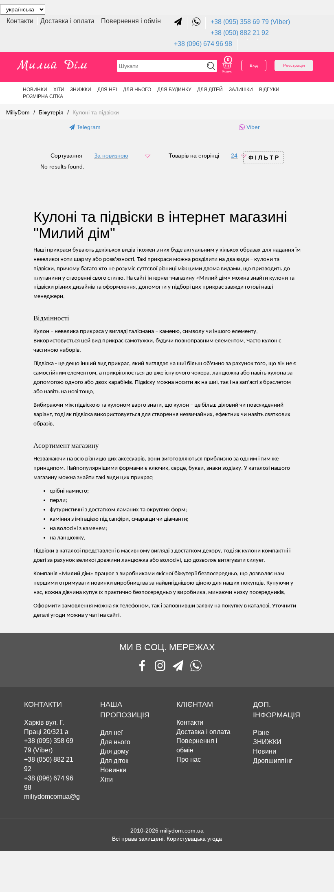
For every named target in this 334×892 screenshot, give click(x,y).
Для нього (137, 89)
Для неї (107, 89)
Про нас (188, 759)
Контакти (21, 21)
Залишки (241, 89)
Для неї (111, 732)
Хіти (58, 89)
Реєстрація (294, 65)
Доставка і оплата (68, 21)
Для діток (114, 760)
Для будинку (174, 89)
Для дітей (210, 89)
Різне (261, 732)
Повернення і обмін (131, 21)
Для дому (114, 751)
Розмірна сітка (43, 96)
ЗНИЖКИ (80, 89)
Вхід (254, 65)
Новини (264, 751)
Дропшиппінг (272, 760)
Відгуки (269, 89)
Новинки (35, 89)
